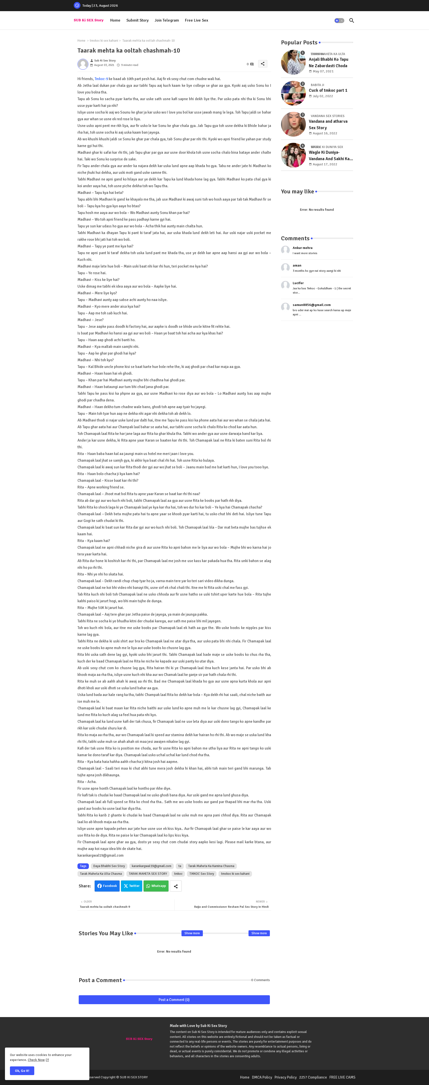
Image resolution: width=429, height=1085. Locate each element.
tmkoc (178, 874)
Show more (192, 933)
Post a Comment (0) (174, 999)
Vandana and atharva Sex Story (328, 124)
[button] (339, 20)
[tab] (115, 20)
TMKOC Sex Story (201, 874)
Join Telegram (167, 20)
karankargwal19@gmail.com (151, 866)
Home (115, 20)
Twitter (134, 886)
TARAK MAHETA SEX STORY (148, 874)
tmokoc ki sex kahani (104, 41)
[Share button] (176, 886)
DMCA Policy (262, 1077)
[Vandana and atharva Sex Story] (293, 124)
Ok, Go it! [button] (22, 1071)
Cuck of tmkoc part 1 (328, 90)
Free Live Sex (196, 20)
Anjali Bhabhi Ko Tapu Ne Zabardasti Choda (328, 62)
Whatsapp (158, 886)
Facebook (110, 886)
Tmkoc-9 (101, 79)
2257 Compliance (313, 1077)
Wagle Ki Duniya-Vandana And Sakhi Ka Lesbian (329, 156)
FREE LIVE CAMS (342, 1077)
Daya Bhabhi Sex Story (109, 866)
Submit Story (137, 20)
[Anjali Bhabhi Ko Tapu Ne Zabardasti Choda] (293, 62)
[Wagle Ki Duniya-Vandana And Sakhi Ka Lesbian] (293, 155)
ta (179, 866)
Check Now (36, 1060)
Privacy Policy (286, 1077)
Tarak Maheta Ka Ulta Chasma (101, 874)
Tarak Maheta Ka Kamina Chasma (211, 866)
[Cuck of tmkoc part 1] (293, 93)
